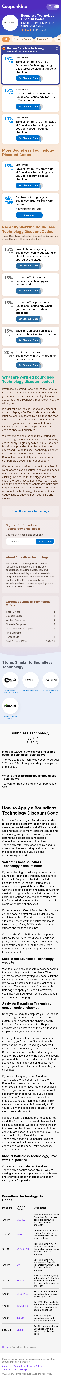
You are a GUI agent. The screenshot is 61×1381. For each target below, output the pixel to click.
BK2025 (21, 1280)
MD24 (20, 1330)
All (5, 39)
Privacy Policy (34, 1366)
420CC (20, 1318)
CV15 (19, 1264)
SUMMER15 (23, 1306)
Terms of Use (9, 1369)
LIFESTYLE (22, 1293)
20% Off (6, 1330)
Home (5, 1347)
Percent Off (43, 39)
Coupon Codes (22, 39)
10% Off (6, 1249)
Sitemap (22, 1369)
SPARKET (22, 1219)
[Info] (57, 48)
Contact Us (19, 1366)
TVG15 (20, 1234)
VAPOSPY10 (23, 1249)
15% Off (6, 1219)
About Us (6, 1366)
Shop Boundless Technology (30, 511)
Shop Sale (29, 215)
